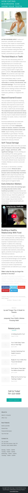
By (9, 300)
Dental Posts (12, 296)
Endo (16, 296)
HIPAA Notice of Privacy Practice (17, 489)
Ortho (2, 298)
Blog (8, 296)
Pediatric (7, 298)
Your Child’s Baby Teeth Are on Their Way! (18, 343)
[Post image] (5, 336)
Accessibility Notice (14, 491)
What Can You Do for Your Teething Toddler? (18, 378)
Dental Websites (19, 488)
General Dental (21, 296)
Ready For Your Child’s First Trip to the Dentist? (18, 361)
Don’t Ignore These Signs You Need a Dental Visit (18, 369)
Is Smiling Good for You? (18, 334)
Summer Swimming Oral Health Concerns (18, 352)
